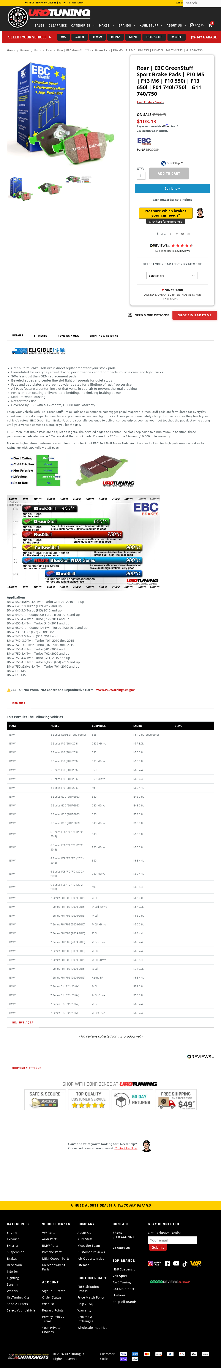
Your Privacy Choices (51, 1330)
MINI (133, 37)
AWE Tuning (122, 1282)
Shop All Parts (17, 1304)
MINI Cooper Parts (55, 1258)
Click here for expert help (165, 221)
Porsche (154, 37)
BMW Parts (50, 1245)
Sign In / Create (53, 1291)
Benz (115, 37)
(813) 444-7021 (123, 1235)
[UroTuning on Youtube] (176, 1264)
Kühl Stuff (85, 1239)
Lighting (13, 1278)
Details (18, 335)
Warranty (84, 1310)
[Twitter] (182, 233)
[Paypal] (170, 1354)
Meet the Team (88, 1245)
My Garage (207, 37)
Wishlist (48, 1304)
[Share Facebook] (177, 233)
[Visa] (123, 1354)
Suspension (15, 1252)
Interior (12, 1271)
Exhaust (13, 1239)
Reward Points (53, 1310)
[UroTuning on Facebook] (167, 1264)
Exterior (13, 1245)
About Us (84, 1233)
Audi (79, 37)
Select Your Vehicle (21, 1310)
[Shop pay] (123, 1358)
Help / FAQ (85, 1304)
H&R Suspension (125, 1269)
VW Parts (48, 1233)
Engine (12, 1233)
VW (63, 37)
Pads (37, 50)
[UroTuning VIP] (196, 1264)
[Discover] (158, 1354)
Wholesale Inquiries (92, 1328)
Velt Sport (120, 1276)
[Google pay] (182, 1354)
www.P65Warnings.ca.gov (115, 690)
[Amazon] (205, 1354)
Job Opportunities (90, 1258)
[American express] (135, 1354)
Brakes (24, 50)
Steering (13, 1284)
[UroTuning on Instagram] (154, 1264)
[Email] (171, 233)
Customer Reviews (91, 1252)
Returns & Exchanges (85, 1319)
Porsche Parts (52, 1252)
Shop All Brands (125, 1302)
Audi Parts (50, 1239)
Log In (199, 25)
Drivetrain (14, 1265)
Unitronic (120, 1295)
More (176, 37)
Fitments (40, 336)
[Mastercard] (147, 1354)
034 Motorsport (124, 1289)
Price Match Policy (91, 1297)
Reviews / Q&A (68, 336)
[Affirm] (135, 1358)
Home (11, 50)
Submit (158, 1247)
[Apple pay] (194, 1354)
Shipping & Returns (104, 336)
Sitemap (83, 1265)
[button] (200, 213)
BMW (97, 37)
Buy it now (172, 188)
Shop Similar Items (195, 315)
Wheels (12, 1291)
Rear (49, 50)
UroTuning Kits (18, 1297)
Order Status (51, 1297)
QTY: (140, 168)
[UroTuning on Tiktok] (185, 1264)
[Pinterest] (189, 233)
